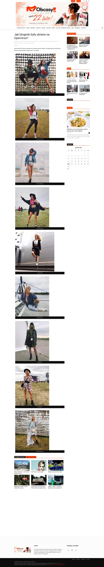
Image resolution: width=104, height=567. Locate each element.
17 (68, 161)
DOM (72, 28)
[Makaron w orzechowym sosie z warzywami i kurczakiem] (78, 119)
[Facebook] (84, 1)
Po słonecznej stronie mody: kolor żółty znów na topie (72, 81)
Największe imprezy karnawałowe (55, 471)
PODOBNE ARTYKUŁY (20, 457)
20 (78, 161)
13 (78, 158)
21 (81, 161)
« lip (68, 168)
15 (84, 158)
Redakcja (73, 559)
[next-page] (17, 490)
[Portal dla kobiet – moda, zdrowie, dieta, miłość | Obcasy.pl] (52, 14)
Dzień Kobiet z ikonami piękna (37, 471)
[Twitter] (89, 1)
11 (72, 158)
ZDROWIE (32, 28)
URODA (28, 28)
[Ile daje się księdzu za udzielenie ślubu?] (72, 55)
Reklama (78, 559)
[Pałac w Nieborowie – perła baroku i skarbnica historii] (22, 465)
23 (88, 161)
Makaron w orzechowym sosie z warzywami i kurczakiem (77, 130)
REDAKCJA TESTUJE (65, 28)
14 (81, 158)
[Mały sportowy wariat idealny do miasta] (84, 40)
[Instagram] (86, 1)
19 (75, 161)
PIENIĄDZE (77, 28)
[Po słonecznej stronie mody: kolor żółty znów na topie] (72, 75)
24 (68, 164)
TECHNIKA (83, 28)
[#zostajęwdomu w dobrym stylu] (84, 88)
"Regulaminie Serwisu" (51, 564)
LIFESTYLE (38, 28)
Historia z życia (21, 28)
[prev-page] (15, 490)
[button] (102, 28)
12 (75, 158)
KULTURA (58, 28)
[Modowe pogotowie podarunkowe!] (84, 75)
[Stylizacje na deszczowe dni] (72, 88)
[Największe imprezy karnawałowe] (55, 465)
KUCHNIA (48, 28)
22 (84, 161)
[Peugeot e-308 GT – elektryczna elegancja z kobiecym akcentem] (55, 480)
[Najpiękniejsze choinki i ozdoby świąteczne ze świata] (22, 480)
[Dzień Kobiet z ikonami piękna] (39, 465)
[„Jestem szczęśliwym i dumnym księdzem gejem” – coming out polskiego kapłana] (84, 55)
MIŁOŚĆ (43, 28)
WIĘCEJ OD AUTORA (30, 457)
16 (88, 158)
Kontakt (88, 559)
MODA (53, 28)
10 (68, 158)
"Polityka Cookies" (59, 563)
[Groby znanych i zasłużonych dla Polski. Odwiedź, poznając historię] (39, 480)
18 (72, 161)
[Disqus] (38, 513)
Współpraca (83, 559)
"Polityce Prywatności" (60, 564)
